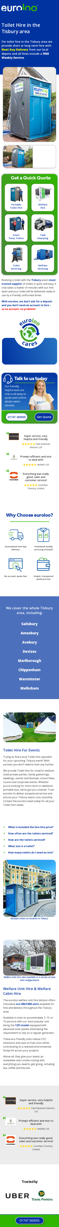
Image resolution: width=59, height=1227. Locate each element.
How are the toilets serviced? (26, 840)
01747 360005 (17, 417)
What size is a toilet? (21, 846)
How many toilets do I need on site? (30, 852)
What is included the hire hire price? (30, 827)
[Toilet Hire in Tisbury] (29, 741)
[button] (29, 827)
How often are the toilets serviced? (30, 833)
